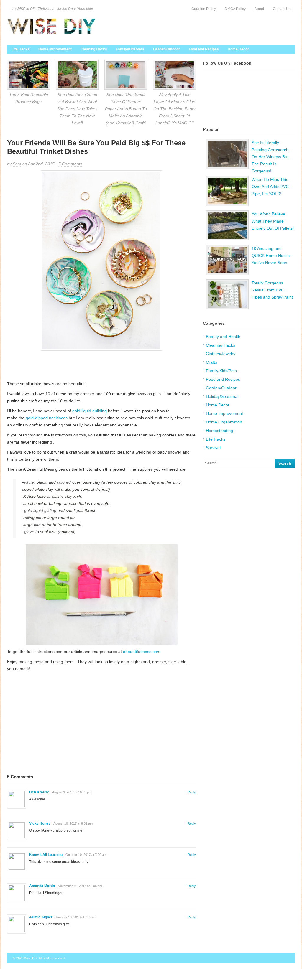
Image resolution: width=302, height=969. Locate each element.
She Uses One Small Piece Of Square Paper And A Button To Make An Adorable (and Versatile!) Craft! (126, 108)
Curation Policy (203, 9)
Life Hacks (20, 49)
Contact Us (281, 9)
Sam (17, 164)
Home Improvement (55, 49)
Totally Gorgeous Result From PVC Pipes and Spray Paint (272, 290)
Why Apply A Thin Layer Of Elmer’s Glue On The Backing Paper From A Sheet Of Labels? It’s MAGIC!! (174, 108)
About (259, 9)
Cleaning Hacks (94, 49)
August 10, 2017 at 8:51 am (73, 823)
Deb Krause (39, 792)
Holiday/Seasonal (222, 396)
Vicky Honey (39, 823)
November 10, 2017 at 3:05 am (80, 886)
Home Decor (238, 49)
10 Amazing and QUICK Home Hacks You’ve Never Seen (271, 255)
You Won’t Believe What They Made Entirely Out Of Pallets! (273, 221)
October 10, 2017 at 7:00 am (85, 854)
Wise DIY (30, 958)
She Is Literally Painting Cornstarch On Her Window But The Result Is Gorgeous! (270, 156)
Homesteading (219, 430)
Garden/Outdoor (166, 49)
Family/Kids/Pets (130, 49)
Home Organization (224, 422)
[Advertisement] (101, 365)
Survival (213, 447)
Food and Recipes (204, 49)
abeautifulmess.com (141, 651)
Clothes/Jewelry (220, 353)
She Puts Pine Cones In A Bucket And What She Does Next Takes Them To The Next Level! (77, 108)
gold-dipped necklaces (47, 418)
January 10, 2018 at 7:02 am (75, 917)
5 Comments (70, 164)
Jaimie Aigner (40, 917)
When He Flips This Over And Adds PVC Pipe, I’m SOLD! (270, 186)
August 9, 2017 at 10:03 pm (71, 792)
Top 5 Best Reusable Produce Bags (28, 98)
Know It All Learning (46, 855)
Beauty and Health (223, 336)
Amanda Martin (42, 886)
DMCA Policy (235, 9)
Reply (192, 792)
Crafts (211, 362)
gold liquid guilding (89, 410)
